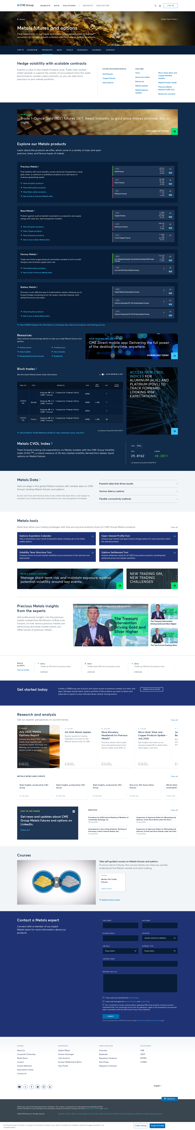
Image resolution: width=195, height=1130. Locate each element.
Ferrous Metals (28, 254)
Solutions (69, 6)
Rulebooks (103, 1054)
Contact (110, 50)
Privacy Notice (71, 1114)
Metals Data (27, 480)
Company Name (109, 959)
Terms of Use (93, 1114)
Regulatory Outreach (108, 1066)
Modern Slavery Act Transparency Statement (128, 1114)
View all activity (23, 670)
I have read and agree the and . (127, 1001)
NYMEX (143, 1058)
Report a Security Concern (153, 1114)
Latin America (64, 1058)
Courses (96, 50)
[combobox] (160, 938)
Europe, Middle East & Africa (70, 1062)
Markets (45, 6)
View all (174, 527)
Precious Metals (29, 167)
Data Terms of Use (106, 1114)
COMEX (143, 1062)
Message (110, 971)
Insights (88, 6)
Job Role (106, 946)
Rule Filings (104, 1062)
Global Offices (64, 1050)
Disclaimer (61, 1114)
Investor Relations (24, 1066)
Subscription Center (25, 1070)
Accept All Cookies (157, 1125)
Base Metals (27, 211)
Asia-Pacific (63, 1066)
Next (171, 668)
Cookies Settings (140, 1125)
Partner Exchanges (66, 1054)
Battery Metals (28, 287)
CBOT (142, 1054)
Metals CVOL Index (33, 444)
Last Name (146, 920)
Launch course (106, 889)
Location (146, 933)
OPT (170, 172)
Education (102, 6)
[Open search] (155, 5)
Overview (32, 50)
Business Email (109, 933)
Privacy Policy (134, 998)
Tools (69, 50)
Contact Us (21, 1074)
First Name (107, 920)
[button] (32, 50)
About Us (21, 1050)
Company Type (148, 946)
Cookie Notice (83, 1114)
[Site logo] (25, 5)
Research (82, 50)
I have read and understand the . (122, 998)
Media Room (22, 1058)
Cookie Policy (145, 1001)
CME (142, 1050)
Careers (20, 1062)
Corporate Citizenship (26, 1054)
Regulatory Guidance (108, 1058)
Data (57, 6)
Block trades (26, 369)
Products (47, 50)
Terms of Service (131, 1001)
